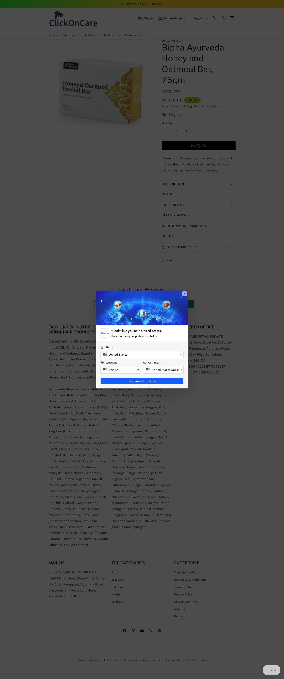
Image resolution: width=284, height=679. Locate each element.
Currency (154, 362)
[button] (142, 354)
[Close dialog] (184, 293)
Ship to (109, 347)
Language (111, 362)
